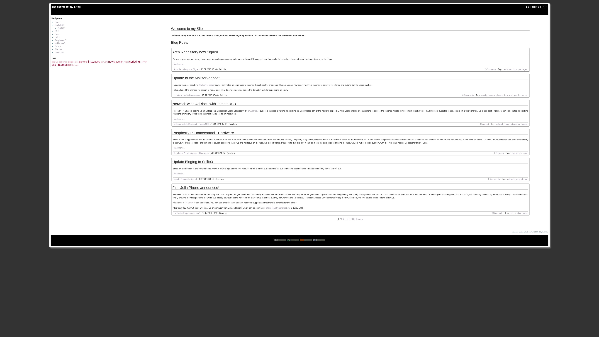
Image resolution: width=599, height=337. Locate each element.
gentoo (83, 61)
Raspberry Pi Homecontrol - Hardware (203, 133)
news (111, 61)
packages (523, 69)
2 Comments (490, 69)
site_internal (59, 64)
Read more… (179, 64)
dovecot (491, 95)
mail (511, 95)
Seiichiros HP (536, 6)
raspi (126, 62)
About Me (59, 52)
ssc (69, 64)
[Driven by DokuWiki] (293, 244)
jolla (512, 213)
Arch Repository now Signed (195, 52)
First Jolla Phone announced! (195, 187)
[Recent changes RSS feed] (306, 244)
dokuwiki (63, 62)
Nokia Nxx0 (60, 43)
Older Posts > (357, 219)
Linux (57, 34)
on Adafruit (252, 111)
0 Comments (468, 95)
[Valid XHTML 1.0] (319, 244)
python (119, 61)
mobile (518, 213)
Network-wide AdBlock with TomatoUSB (204, 104)
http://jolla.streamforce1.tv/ (278, 208)
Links (57, 37)
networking (515, 124)
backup (55, 62)
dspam (500, 95)
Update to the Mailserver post (195, 78)
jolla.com (189, 203)
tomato (75, 65)
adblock (499, 124)
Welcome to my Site (66, 6)
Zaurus (58, 46)
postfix (517, 95)
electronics (73, 62)
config (484, 95)
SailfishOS (59, 25)
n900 (97, 61)
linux (91, 61)
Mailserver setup (206, 85)
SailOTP (61, 28)
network (104, 62)
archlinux (508, 69)
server (143, 62)
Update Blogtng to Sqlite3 (192, 162)
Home (57, 22)
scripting (134, 61)
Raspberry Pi (60, 40)
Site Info (58, 49)
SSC (57, 31)
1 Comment (483, 124)
